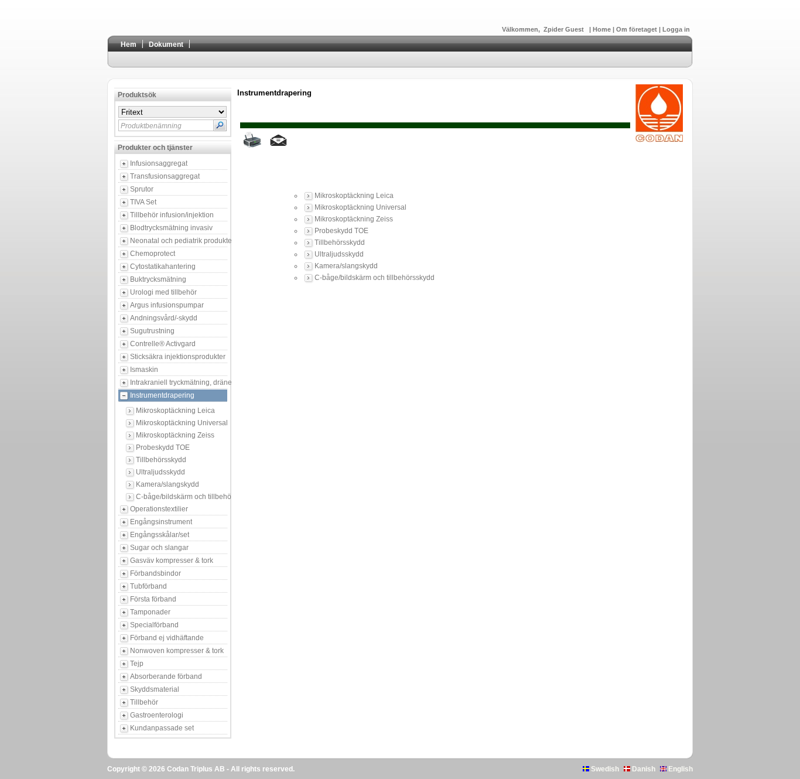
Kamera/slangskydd (167, 484)
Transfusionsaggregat (165, 176)
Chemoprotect (152, 254)
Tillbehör (144, 702)
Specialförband (154, 625)
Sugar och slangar (159, 548)
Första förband (153, 599)
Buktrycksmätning (158, 279)
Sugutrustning (152, 331)
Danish (642, 769)
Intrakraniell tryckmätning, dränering (178, 382)
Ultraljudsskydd (160, 472)
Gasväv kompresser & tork (171, 560)
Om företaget (637, 29)
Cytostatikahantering (163, 266)
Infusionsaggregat (158, 163)
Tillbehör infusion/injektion (172, 215)
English (679, 769)
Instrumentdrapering (162, 395)
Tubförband (148, 586)
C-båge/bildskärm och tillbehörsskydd (181, 497)
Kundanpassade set (162, 728)
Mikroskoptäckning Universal (181, 423)
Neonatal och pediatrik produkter (178, 241)
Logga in (676, 29)
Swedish (604, 769)
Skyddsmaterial (154, 689)
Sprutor (141, 189)
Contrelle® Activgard (163, 344)
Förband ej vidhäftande (167, 638)
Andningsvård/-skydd (163, 318)
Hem (128, 44)
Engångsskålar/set (159, 535)
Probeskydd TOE (163, 447)
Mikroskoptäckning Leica (175, 410)
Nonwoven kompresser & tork (177, 651)
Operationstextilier (159, 509)
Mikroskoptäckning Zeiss (175, 435)
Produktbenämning (151, 126)
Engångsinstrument (161, 522)
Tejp (136, 664)
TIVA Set (143, 202)
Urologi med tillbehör (163, 292)
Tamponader (150, 612)
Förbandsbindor (155, 573)
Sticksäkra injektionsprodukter (177, 357)
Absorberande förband (166, 676)
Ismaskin (144, 369)
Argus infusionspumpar (167, 305)
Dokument (166, 44)
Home (603, 29)
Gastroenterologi (156, 715)
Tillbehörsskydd (161, 460)
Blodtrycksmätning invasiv (171, 228)
